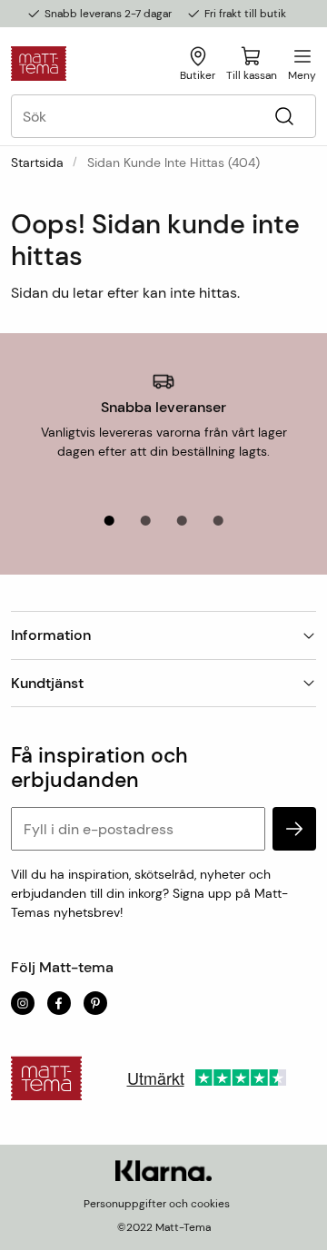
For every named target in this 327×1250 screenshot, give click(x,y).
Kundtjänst (47, 683)
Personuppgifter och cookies (157, 1203)
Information (51, 635)
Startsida (37, 162)
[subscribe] (294, 829)
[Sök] (284, 116)
